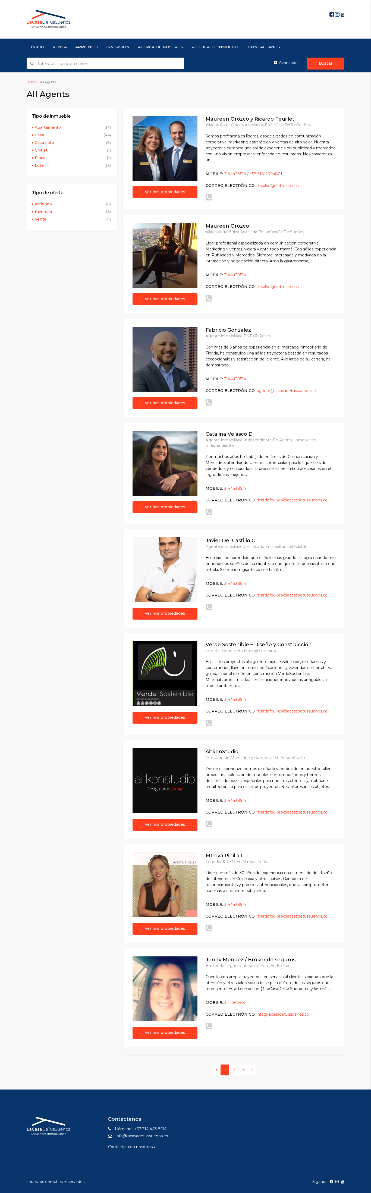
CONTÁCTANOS (264, 47)
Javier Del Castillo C (230, 541)
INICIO (37, 47)
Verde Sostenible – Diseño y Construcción (259, 645)
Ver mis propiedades (165, 191)
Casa (39, 135)
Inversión (44, 211)
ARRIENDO (86, 47)
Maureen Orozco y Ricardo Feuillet (250, 119)
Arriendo (43, 204)
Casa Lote (44, 142)
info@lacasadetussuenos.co (283, 1014)
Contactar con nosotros (131, 1146)
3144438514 (235, 274)
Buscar (325, 63)
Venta (40, 219)
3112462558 (234, 1002)
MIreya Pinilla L (225, 856)
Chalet (41, 150)
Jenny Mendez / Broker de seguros (250, 960)
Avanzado (288, 62)
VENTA (60, 47)
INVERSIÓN (118, 47)
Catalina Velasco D (229, 434)
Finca (40, 157)
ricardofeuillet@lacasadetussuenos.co (292, 500)
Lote (39, 165)
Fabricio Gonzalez (228, 330)
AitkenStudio (222, 752)
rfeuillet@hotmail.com (278, 185)
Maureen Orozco (227, 226)
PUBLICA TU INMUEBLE (215, 47)
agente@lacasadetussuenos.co (286, 390)
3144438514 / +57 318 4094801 (253, 173)
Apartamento (48, 127)
